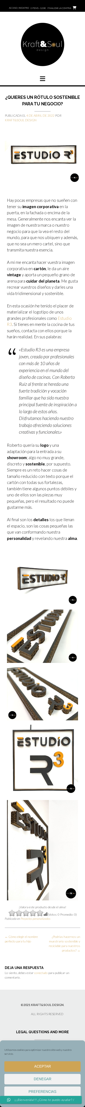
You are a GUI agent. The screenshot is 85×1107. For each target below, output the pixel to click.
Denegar (42, 1079)
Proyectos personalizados (35, 918)
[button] (42, 78)
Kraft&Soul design (20, 120)
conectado (41, 973)
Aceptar (42, 1066)
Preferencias (42, 1092)
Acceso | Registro (19, 8)
